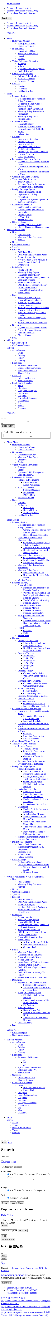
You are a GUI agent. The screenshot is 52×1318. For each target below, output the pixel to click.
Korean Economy (25, 305)
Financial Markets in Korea (30, 300)
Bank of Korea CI (26, 71)
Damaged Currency (26, 156)
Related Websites (25, 219)
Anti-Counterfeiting (26, 149)
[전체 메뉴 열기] (2, 418)
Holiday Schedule (25, 91)
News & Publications (21, 1127)
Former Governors (26, 46)
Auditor (21, 58)
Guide (20, 353)
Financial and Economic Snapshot (21, 13)
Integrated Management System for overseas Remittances (33, 200)
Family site (6, 18)
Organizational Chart (27, 51)
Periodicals (17, 267)
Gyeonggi (22, 408)
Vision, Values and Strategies (25, 61)
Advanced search (8, 1162)
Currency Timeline (26, 141)
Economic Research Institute (19, 8)
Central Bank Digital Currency (25, 177)
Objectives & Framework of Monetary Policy (30, 105)
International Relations (22, 204)
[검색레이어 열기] (5, 418)
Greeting (21, 360)
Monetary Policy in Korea (29, 297)
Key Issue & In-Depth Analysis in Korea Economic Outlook (32, 261)
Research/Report (19, 343)
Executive (22, 56)
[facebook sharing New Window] (5, 1140)
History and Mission (21, 41)
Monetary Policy (19, 96)
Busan (20, 385)
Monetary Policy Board (28, 53)
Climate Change (19, 222)
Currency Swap (24, 214)
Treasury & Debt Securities (24, 179)
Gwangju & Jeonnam (27, 398)
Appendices (23, 197)
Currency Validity (25, 144)
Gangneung (23, 393)
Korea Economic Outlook (29, 282)
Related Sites (23, 134)
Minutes (21, 239)
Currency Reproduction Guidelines (33, 151)
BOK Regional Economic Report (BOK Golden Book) (32, 286)
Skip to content (13, 3)
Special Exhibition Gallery (29, 368)
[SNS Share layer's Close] (2, 1140)
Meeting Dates (24, 119)
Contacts (16, 83)
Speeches (16, 247)
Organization (18, 48)
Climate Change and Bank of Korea (33, 227)
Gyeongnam (23, 400)
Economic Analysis (26, 257)
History (21, 358)
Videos (15, 1130)
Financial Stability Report (29, 275)
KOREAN (11, 33)
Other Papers (23, 265)
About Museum (19, 350)
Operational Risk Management (31, 68)
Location (22, 86)
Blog (14, 338)
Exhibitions (17, 363)
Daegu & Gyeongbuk (27, 390)
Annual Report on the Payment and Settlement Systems (33, 278)
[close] (2, 1261)
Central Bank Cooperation (29, 207)
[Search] (31, 436)
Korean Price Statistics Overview (32, 322)
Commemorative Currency (29, 146)
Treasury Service (25, 182)
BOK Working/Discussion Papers (32, 255)
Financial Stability (20, 121)
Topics (15, 1125)
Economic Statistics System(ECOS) (22, 11)
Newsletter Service (26, 81)
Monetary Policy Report (28, 272)
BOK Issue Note (25, 252)
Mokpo (21, 405)
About (15, 1122)
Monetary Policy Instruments (30, 109)
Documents (17, 325)
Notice (15, 242)
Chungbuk (22, 388)
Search (10, 1120)
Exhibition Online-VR (27, 370)
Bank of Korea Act (26, 332)
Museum (16, 1132)
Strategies (22, 63)
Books (15, 295)
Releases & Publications (22, 73)
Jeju (19, 403)
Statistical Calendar (26, 78)
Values (21, 66)
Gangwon (22, 395)
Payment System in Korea (29, 310)
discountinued (24, 292)
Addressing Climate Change (30, 224)
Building (21, 355)
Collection (16, 375)
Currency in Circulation (28, 139)
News (14, 232)
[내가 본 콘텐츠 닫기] (2, 1253)
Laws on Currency (26, 154)
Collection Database (26, 378)
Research (16, 249)
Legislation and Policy (27, 194)
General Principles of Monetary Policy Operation (31, 100)
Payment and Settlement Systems (26, 159)
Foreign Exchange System (23, 189)
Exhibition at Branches (22, 383)
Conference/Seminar (21, 244)
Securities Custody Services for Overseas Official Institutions (31, 185)
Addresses (22, 88)
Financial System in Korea (29, 126)
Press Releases (24, 234)
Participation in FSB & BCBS (31, 129)
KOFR (21, 131)
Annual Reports (25, 270)
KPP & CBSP (24, 217)
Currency (16, 136)
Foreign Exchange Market (29, 192)
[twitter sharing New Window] (8, 1140)
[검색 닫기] (2, 423)
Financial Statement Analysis (30, 290)
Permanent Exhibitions (28, 365)
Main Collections (25, 380)
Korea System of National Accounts (33, 307)
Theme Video (24, 373)
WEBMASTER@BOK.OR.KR (14, 1275)
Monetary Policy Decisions (29, 237)
